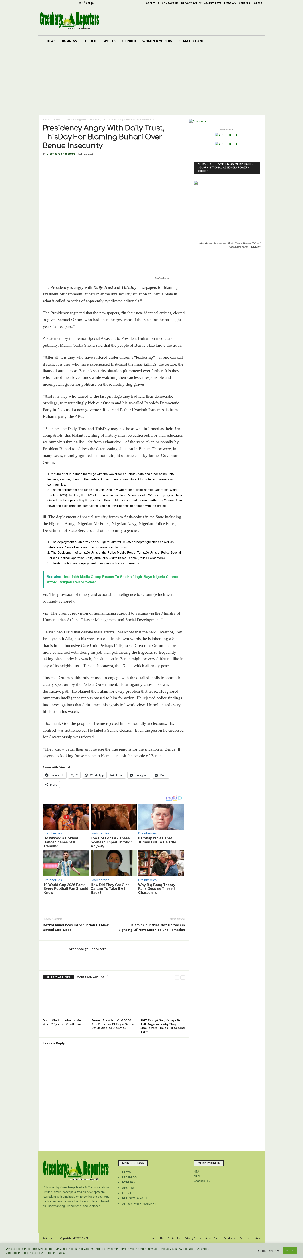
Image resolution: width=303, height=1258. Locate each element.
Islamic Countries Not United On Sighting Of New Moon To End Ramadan (151, 927)
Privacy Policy (191, 3)
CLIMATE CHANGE (192, 41)
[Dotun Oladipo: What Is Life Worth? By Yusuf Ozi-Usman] (65, 1000)
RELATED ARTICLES (58, 977)
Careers (244, 3)
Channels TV (202, 1181)
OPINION (129, 41)
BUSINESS (69, 41)
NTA (196, 1171)
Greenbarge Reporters (60, 153)
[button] (258, 41)
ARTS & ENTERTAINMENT (140, 1203)
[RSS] (64, 3)
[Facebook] (43, 3)
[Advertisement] (151, 81)
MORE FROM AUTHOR (90, 977)
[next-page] (182, 977)
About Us (152, 3)
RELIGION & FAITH (135, 1198)
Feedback (230, 3)
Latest (257, 3)
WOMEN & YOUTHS (157, 41)
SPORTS (109, 41)
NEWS (50, 41)
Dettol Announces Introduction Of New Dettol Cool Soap (76, 927)
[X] (71, 3)
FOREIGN (90, 41)
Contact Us (170, 3)
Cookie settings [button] (268, 1250)
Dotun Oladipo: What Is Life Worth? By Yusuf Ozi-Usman (62, 1022)
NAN (197, 1176)
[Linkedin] (57, 3)
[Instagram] (50, 3)
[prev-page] (177, 977)
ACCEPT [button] (290, 1250)
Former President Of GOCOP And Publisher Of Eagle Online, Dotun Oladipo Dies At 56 (113, 1024)
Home (46, 119)
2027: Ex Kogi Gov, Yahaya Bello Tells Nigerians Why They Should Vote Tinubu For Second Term (162, 1026)
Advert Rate (212, 3)
